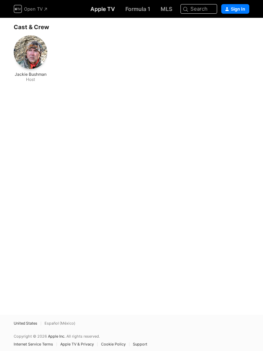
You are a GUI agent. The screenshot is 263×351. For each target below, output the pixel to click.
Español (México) (60, 323)
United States (25, 323)
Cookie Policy (113, 344)
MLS (166, 8)
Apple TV (102, 8)
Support (140, 344)
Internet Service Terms (33, 344)
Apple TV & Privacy (77, 344)
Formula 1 (137, 8)
